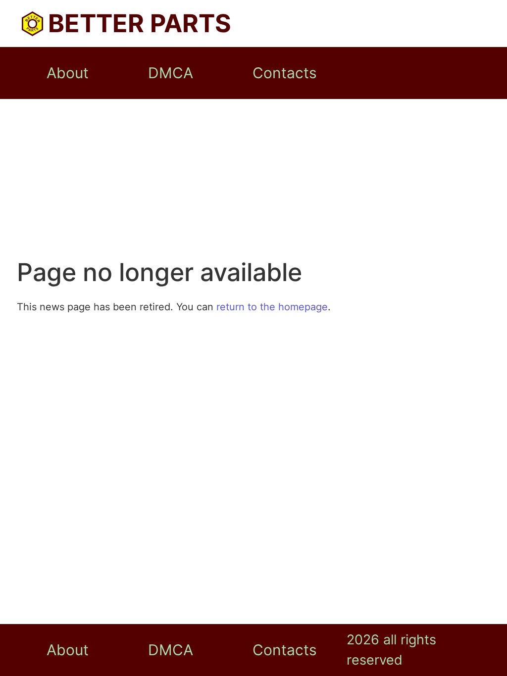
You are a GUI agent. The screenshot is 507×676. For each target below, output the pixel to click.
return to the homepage (272, 307)
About (68, 73)
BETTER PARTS (139, 23)
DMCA (170, 73)
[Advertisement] (253, 183)
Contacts (285, 73)
